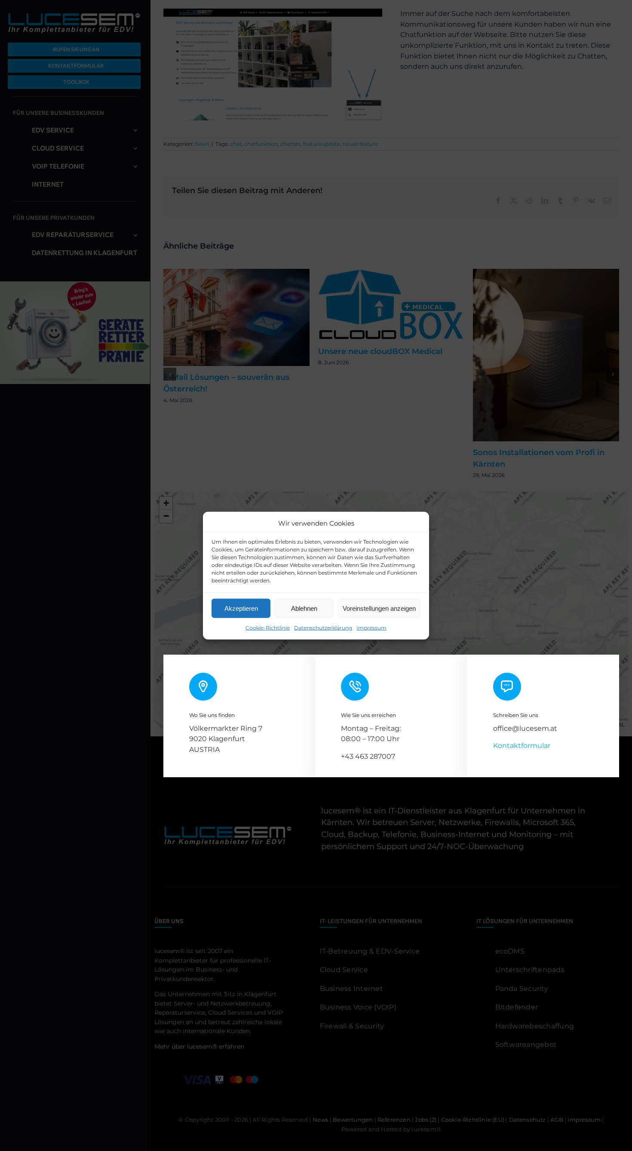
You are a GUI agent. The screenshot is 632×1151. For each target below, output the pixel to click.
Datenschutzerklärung (323, 628)
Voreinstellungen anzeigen (379, 608)
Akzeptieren (241, 608)
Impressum (371, 628)
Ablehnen (304, 608)
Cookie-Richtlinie (267, 628)
